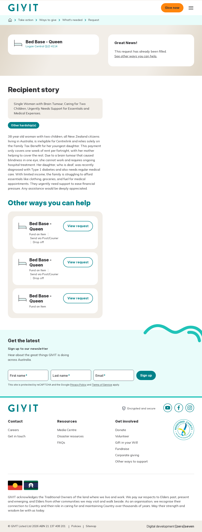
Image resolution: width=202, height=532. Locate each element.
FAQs (61, 442)
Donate (120, 430)
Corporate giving (127, 455)
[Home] (10, 20)
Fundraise (122, 449)
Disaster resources (70, 436)
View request (78, 226)
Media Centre (67, 430)
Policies (76, 526)
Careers (13, 430)
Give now (172, 8)
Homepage (23, 8)
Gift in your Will (126, 442)
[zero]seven (184, 526)
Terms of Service (102, 384)
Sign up (146, 375)
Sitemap (91, 526)
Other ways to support (131, 461)
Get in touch (16, 436)
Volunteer (122, 436)
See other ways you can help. (135, 56)
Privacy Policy (78, 384)
